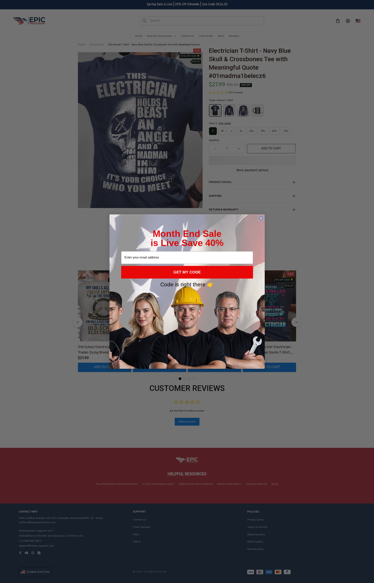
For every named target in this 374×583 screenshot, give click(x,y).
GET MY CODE (187, 272)
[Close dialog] (261, 218)
